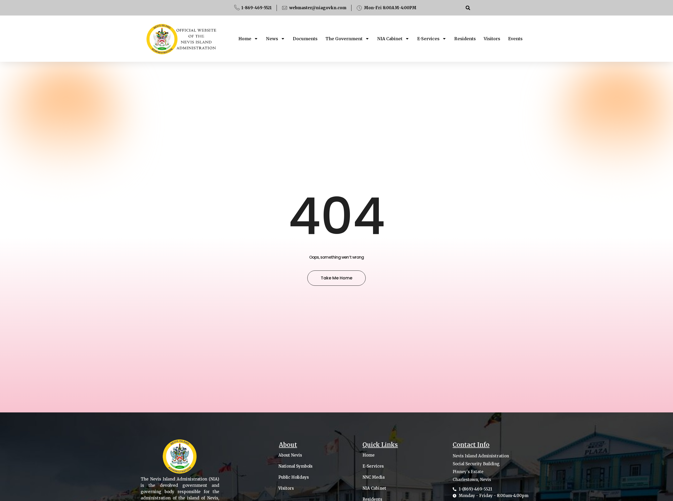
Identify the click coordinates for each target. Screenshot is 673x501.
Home (244, 38)
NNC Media (374, 477)
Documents (305, 38)
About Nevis (290, 455)
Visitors (492, 38)
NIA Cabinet (389, 38)
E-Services (428, 38)
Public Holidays (293, 477)
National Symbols (295, 466)
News (272, 38)
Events (515, 38)
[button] (467, 7)
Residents (465, 38)
